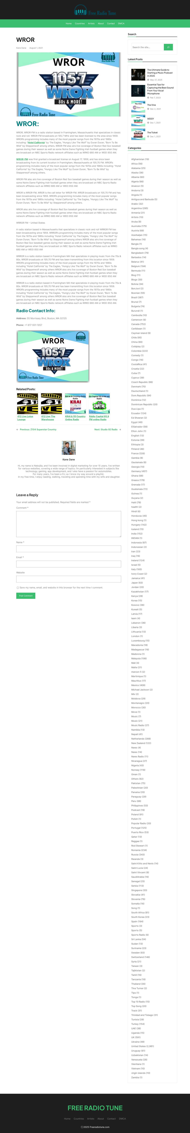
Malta (134, 667)
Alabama (135, 168)
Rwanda (135, 859)
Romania (135, 850)
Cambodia (136, 315)
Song (134, 908)
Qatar (134, 836)
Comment (22, 507)
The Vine (151, 104)
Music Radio (137, 725)
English (135, 435)
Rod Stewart (137, 845)
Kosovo (135, 605)
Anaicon (135, 186)
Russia (134, 854)
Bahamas (136, 239)
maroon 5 (136, 671)
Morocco (136, 707)
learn (134, 618)
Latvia (134, 613)
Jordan (135, 587)
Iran (133, 551)
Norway (135, 769)
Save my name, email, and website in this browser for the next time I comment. (61, 587)
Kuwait (135, 609)
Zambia (135, 1077)
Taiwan (135, 966)
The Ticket (152, 132)
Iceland (135, 529)
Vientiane (136, 1064)
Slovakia (135, 894)
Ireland (135, 560)
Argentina (136, 208)
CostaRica (136, 364)
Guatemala (137, 489)
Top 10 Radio (138, 1001)
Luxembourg (138, 640)
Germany (136, 471)
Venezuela (136, 1059)
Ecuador (135, 413)
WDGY (150, 118)
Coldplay (136, 346)
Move (134, 712)
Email (20, 557)
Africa (134, 163)
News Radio (137, 756)
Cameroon (136, 319)
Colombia (136, 350)
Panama (135, 792)
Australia (136, 226)
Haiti (133, 502)
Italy (133, 569)
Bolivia (134, 284)
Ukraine (135, 1041)
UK (133, 1037)
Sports (135, 925)
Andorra (135, 190)
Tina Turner (137, 988)
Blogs (134, 279)
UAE (133, 1028)
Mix (133, 694)
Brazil (134, 297)
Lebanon (136, 622)
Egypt (134, 422)
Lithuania (136, 631)
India (133, 533)
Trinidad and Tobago (142, 1015)
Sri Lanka (136, 939)
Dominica (136, 400)
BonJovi (135, 288)
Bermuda (136, 270)
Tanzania (136, 979)
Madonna (136, 654)
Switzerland (137, 957)
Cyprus (135, 377)
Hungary (135, 524)
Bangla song (138, 248)
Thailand (135, 983)
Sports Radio (138, 934)
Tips (133, 992)
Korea (134, 600)
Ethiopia (135, 444)
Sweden (135, 952)
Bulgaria (135, 306)
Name (20, 542)
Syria (134, 961)
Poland (135, 814)
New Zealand (138, 743)
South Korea (137, 917)
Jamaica (135, 578)
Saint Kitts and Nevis (142, 863)
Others (135, 778)
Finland (135, 449)
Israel (134, 564)
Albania (135, 177)
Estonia (135, 440)
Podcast (135, 810)
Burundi (135, 310)
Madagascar (137, 649)
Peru (133, 801)
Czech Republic (139, 382)
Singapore (136, 890)
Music (134, 716)
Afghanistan (137, 159)
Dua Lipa (136, 408)
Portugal (135, 827)
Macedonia (137, 645)
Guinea (135, 493)
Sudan (134, 943)
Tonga (134, 997)
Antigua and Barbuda (142, 199)
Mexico (135, 685)
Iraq (133, 556)
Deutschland (138, 391)
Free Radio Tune (95, 1108)
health (134, 506)
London (135, 636)
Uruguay (135, 1050)
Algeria (135, 181)
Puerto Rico (137, 832)
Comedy (135, 355)
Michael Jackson (140, 689)
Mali (133, 662)
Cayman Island (139, 333)
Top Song (136, 1006)
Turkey (135, 1024)
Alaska (134, 172)
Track (134, 1010)
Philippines (137, 805)
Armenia (135, 212)
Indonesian (137, 547)
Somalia (135, 903)
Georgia (135, 466)
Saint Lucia (137, 868)
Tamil (134, 975)
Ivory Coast (137, 573)
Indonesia (136, 542)
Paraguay (136, 796)
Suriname (136, 948)
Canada (135, 324)
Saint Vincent (138, 872)
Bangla (135, 244)
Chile (134, 337)
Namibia (135, 729)
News (134, 747)
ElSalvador (137, 426)
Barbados (136, 257)
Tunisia (135, 1019)
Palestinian (137, 787)
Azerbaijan (137, 235)
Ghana (134, 475)
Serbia (134, 885)
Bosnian (135, 293)
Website (20, 572)
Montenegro (137, 703)
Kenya (134, 596)
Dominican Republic (141, 404)
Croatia (135, 368)
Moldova (135, 698)
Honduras (136, 515)
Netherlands (137, 738)
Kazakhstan (137, 591)
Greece (135, 480)
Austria (135, 230)
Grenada (135, 484)
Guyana (135, 498)
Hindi (134, 511)
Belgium (135, 266)
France (135, 453)
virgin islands (138, 1073)
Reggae (135, 841)
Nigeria (135, 765)
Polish (134, 819)
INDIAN (135, 538)
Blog (133, 275)
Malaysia (136, 658)
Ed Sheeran (137, 417)
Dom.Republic (138, 395)
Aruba (134, 221)
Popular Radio (138, 823)
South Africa (138, 912)
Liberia (134, 627)
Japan (134, 582)
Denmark (136, 386)
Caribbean (136, 328)
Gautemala (137, 462)
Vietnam (135, 1068)
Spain (134, 921)
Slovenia (135, 899)
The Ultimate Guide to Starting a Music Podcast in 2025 (160, 72)
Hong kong (137, 520)
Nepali (134, 734)
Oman (134, 774)
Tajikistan (136, 970)
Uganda (135, 1032)
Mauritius (136, 680)
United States (138, 1046)
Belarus (135, 261)
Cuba (134, 373)
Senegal (135, 881)
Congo (135, 359)
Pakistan (135, 783)
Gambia (135, 457)
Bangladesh (137, 252)
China (134, 342)
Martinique (137, 676)
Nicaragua (136, 761)
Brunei (134, 301)
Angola (135, 194)
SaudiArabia (137, 876)
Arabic (134, 203)
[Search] (168, 47)
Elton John (137, 431)
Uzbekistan (137, 1055)
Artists (135, 217)
